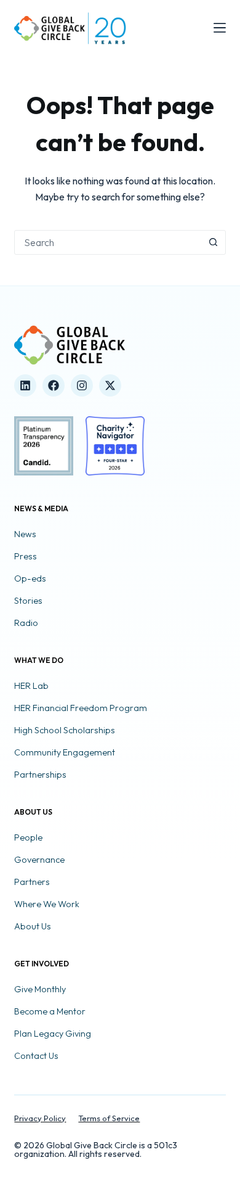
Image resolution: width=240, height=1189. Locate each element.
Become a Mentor (50, 1011)
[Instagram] (82, 385)
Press (25, 556)
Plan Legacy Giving (52, 1033)
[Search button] (213, 242)
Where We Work (46, 904)
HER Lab (31, 685)
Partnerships (40, 774)
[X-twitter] (110, 385)
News (25, 534)
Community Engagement (64, 752)
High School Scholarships (64, 730)
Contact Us (36, 1055)
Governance (39, 859)
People (28, 837)
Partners (32, 881)
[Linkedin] (25, 385)
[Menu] (220, 28)
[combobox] (108, 242)
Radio (26, 622)
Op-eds (30, 578)
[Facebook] (53, 385)
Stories (28, 600)
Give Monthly (40, 989)
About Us (32, 926)
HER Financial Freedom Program (80, 708)
